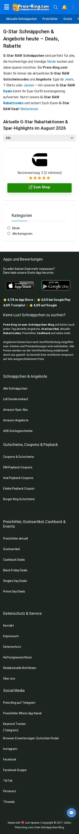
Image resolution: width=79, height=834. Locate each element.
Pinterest (9, 791)
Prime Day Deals (14, 591)
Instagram (10, 749)
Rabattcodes (13, 103)
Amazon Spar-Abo (15, 409)
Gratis (67, 19)
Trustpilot (14, 305)
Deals (7, 91)
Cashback (43, 333)
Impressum (11, 636)
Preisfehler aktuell (15, 538)
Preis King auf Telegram (19, 702)
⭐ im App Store (18, 299)
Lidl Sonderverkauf (15, 399)
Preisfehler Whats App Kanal (22, 713)
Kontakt (8, 625)
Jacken (28, 85)
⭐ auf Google (43, 305)
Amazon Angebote (15, 420)
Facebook (10, 759)
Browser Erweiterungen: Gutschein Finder (31, 738)
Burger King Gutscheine (19, 499)
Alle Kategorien (22, 233)
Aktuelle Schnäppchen (21, 19)
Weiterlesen (29, 109)
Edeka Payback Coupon (19, 488)
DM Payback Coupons (17, 467)
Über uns (9, 678)
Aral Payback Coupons (18, 478)
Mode (51, 62)
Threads (9, 801)
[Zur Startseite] (31, 7)
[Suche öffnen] (55, 7)
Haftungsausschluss (17, 657)
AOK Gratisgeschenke (18, 431)
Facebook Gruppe (15, 770)
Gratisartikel (50, 328)
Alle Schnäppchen (15, 388)
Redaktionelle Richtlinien (19, 668)
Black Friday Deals (15, 570)
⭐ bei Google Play (53, 299)
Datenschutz (12, 646)
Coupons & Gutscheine (18, 456)
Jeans (69, 79)
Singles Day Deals (15, 581)
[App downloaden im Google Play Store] (56, 285)
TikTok (7, 780)
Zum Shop (41, 187)
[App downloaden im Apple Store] (20, 285)
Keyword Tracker (14, 724)
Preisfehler (50, 19)
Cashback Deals (14, 559)
